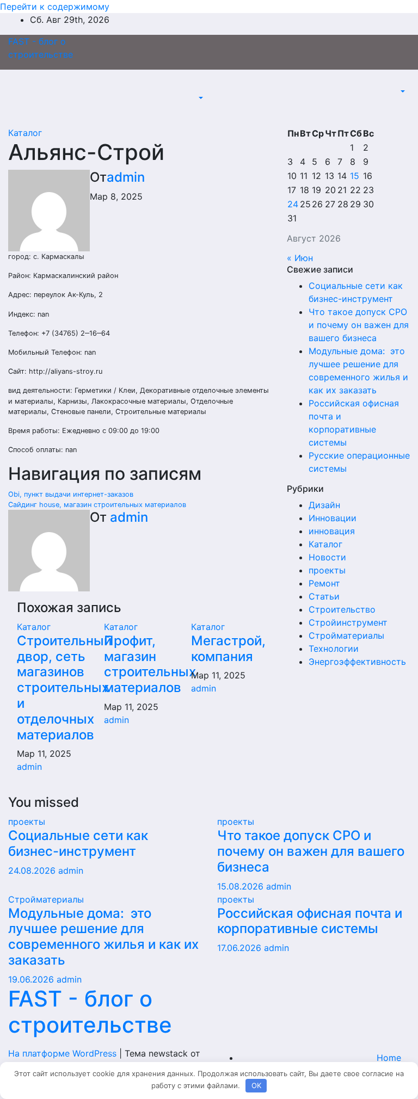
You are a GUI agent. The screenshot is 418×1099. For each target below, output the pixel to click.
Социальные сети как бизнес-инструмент (78, 843)
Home (389, 1057)
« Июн (300, 257)
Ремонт (324, 583)
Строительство (342, 609)
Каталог (25, 132)
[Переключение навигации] (203, 88)
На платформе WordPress (63, 1053)
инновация (332, 531)
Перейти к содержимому (54, 6)
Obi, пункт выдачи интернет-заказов (70, 494)
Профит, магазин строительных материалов (150, 664)
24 (292, 204)
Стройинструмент (348, 622)
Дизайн (324, 504)
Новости (327, 557)
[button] (199, 97)
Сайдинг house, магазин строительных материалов (97, 505)
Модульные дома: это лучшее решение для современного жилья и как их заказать (103, 936)
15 (354, 175)
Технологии (334, 648)
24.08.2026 (33, 870)
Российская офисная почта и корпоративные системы (309, 921)
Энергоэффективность (357, 661)
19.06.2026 (32, 979)
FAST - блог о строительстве (90, 1011)
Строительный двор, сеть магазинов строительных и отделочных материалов (64, 688)
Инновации (332, 518)
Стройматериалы (346, 635)
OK (256, 1085)
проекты (327, 570)
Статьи (324, 596)
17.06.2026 (240, 947)
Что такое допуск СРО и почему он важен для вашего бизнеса (359, 324)
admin (126, 177)
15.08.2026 (241, 886)
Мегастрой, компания (228, 648)
